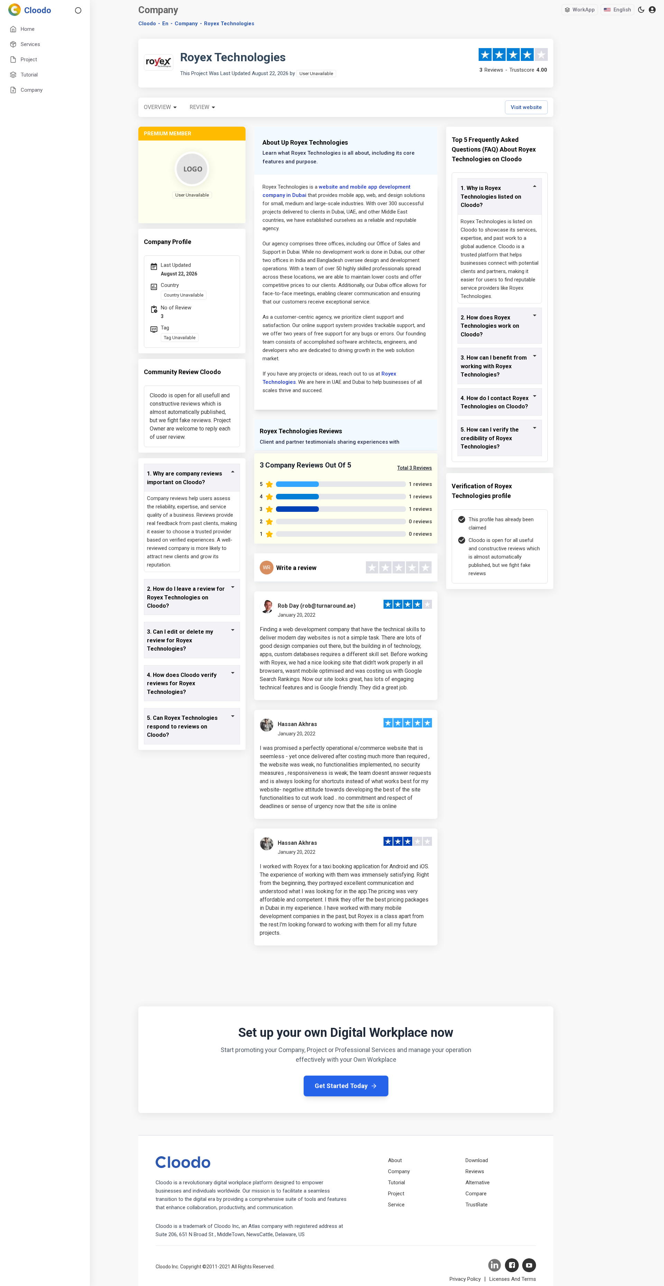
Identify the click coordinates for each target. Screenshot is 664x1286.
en (165, 23)
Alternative (477, 1182)
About (395, 1160)
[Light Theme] (641, 9)
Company (399, 1171)
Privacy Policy (465, 1279)
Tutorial (396, 1182)
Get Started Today (341, 1085)
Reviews (474, 1171)
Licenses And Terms (512, 1279)
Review (199, 107)
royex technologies (229, 23)
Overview (157, 107)
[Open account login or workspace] (652, 10)
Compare (476, 1193)
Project (396, 1193)
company (186, 23)
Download (476, 1160)
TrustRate (476, 1205)
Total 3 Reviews (414, 467)
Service (396, 1205)
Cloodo (147, 23)
